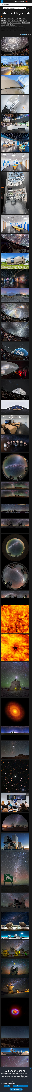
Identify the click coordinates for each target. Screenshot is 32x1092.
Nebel (7, 24)
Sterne (10, 30)
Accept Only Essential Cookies (20, 1085)
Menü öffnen (6, 4)
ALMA (16, 18)
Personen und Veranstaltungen (9, 26)
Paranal (12, 24)
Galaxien (9, 22)
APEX (20, 18)
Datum (29, 34)
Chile (24, 18)
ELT (9, 20)
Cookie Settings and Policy (16, 1089)
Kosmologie (4, 20)
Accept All (7, 1085)
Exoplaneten (23, 20)
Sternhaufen (4, 30)
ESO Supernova (15, 20)
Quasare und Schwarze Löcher (9, 28)
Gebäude (20, 26)
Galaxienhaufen (17, 22)
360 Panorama (10, 18)
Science (16, 1)
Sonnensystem (21, 28)
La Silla (3, 24)
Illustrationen (26, 22)
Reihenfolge (24, 34)
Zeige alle (3, 18)
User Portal (21, 1)
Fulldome (3, 22)
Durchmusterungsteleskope (21, 30)
